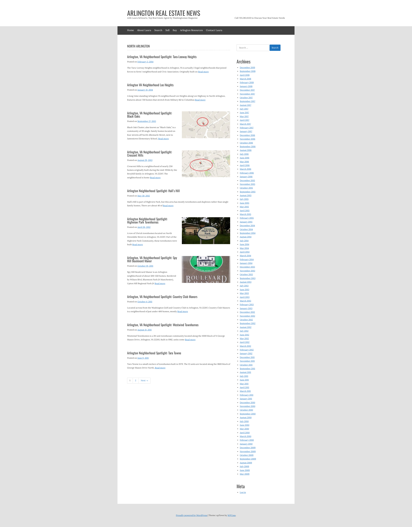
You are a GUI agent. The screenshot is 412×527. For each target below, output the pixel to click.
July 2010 (244, 421)
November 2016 (247, 139)
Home (130, 30)
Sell (167, 30)
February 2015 (247, 218)
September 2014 (247, 233)
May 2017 (244, 116)
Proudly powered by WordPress (191, 515)
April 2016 (245, 165)
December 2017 (247, 90)
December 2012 (247, 312)
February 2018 (247, 82)
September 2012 (247, 323)
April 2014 (244, 252)
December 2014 (247, 225)
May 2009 (244, 474)
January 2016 (246, 176)
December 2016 (247, 135)
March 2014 (245, 255)
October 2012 (246, 319)
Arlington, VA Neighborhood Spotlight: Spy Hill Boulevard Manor (152, 259)
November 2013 (247, 270)
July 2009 (244, 466)
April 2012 (244, 342)
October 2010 (246, 410)
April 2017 (244, 120)
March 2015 (245, 214)
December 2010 (247, 402)
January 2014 (246, 263)
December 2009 (248, 447)
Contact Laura (214, 30)
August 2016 (246, 150)
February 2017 (246, 127)
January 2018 (246, 86)
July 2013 (244, 285)
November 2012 (247, 316)
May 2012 (244, 338)
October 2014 (246, 229)
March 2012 (245, 346)
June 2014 (244, 244)
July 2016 (244, 154)
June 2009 (245, 470)
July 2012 (244, 331)
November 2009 (248, 451)
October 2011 (246, 365)
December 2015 (247, 180)
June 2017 (244, 112)
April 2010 (245, 432)
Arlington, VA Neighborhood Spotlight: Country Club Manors (162, 296)
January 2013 (246, 308)
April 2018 (244, 75)
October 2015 (246, 188)
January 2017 (246, 131)
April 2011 (244, 387)
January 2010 (246, 444)
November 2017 (247, 94)
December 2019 (247, 67)
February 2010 (247, 440)
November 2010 (247, 406)
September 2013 (247, 278)
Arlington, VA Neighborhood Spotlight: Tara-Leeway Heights (162, 56)
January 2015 (246, 221)
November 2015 (247, 184)
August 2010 (246, 417)
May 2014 (244, 248)
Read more (203, 71)
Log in (243, 492)
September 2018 (247, 71)
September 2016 (248, 146)
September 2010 (248, 413)
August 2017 (245, 105)
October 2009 (246, 455)
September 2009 (248, 458)
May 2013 (244, 293)
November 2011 (247, 361)
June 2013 (244, 289)
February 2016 (247, 173)
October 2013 (246, 274)
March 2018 (245, 78)
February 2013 (247, 304)
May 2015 (244, 206)
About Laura (144, 30)
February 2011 (246, 395)
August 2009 (246, 462)
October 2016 (246, 142)
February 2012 (247, 349)
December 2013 (247, 267)
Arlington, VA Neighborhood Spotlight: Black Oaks (149, 115)
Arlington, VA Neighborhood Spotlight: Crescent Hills (149, 153)
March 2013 (245, 300)
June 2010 (244, 425)
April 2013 (244, 297)
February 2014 (247, 259)
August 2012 (245, 327)
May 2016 (244, 161)
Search (158, 30)
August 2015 (245, 195)
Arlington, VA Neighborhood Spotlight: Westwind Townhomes (162, 324)
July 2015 (244, 199)
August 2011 (245, 372)
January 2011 (246, 398)
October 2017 (246, 97)
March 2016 (245, 169)
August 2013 (245, 282)
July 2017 (244, 108)
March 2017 (245, 124)
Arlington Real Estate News (163, 13)
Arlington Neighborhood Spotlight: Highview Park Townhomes (147, 220)
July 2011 (244, 376)
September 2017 (247, 101)
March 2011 (245, 391)
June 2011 (244, 379)
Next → (144, 380)
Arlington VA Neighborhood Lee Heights (150, 84)
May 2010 (244, 428)
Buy (175, 30)
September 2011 (247, 368)
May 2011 (244, 383)
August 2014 (245, 236)
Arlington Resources (191, 30)
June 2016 (244, 157)
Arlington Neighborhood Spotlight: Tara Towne (154, 352)
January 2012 (246, 353)
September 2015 (247, 191)
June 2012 (244, 334)
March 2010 (245, 436)
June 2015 (244, 203)
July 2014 (244, 240)
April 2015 (244, 210)
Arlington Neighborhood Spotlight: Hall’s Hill (153, 190)
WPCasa (232, 515)
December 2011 (247, 357)
